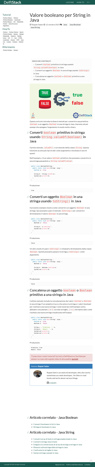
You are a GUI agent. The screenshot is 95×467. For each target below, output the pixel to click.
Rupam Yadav (37, 24)
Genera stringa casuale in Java (45, 453)
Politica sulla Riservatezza (74, 464)
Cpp (15, 38)
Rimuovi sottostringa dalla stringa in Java (50, 447)
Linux (4, 38)
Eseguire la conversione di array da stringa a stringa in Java (57, 444)
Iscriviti (75, 359)
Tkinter (16, 18)
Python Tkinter (13, 32)
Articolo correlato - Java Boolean (54, 417)
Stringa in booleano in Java (44, 427)
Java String (35, 27)
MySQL (21, 42)
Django (22, 34)
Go (4, 42)
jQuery (13, 40)
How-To (80, 2)
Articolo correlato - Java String (52, 432)
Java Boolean (75, 24)
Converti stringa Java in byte (45, 442)
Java (22, 40)
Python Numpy (7, 22)
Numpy (16, 34)
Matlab (19, 36)
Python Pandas (7, 34)
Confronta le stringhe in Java (45, 450)
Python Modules (8, 20)
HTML (20, 38)
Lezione (70, 2)
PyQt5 (5, 24)
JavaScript (17, 20)
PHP (18, 40)
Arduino (15, 42)
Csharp (9, 42)
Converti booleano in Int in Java (46, 424)
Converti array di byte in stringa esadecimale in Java (55, 439)
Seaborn (13, 36)
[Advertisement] (62, 44)
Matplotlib (20, 22)
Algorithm (6, 25)
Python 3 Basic (7, 18)
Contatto (87, 464)
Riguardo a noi (59, 464)
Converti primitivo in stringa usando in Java (58, 136)
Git (14, 22)
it (88, 2)
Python (5, 32)
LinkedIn (52, 383)
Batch (21, 32)
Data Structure (13, 24)
